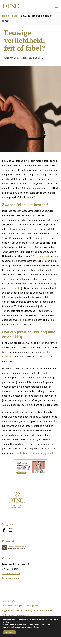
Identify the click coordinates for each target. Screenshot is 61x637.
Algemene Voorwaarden (20, 615)
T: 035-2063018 (11, 573)
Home (5, 15)
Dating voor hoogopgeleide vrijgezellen (34, 610)
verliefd (14, 288)
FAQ (4, 615)
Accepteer (9, 632)
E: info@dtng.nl (11, 577)
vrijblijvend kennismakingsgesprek (35, 453)
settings (35, 627)
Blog (14, 15)
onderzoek (43, 256)
